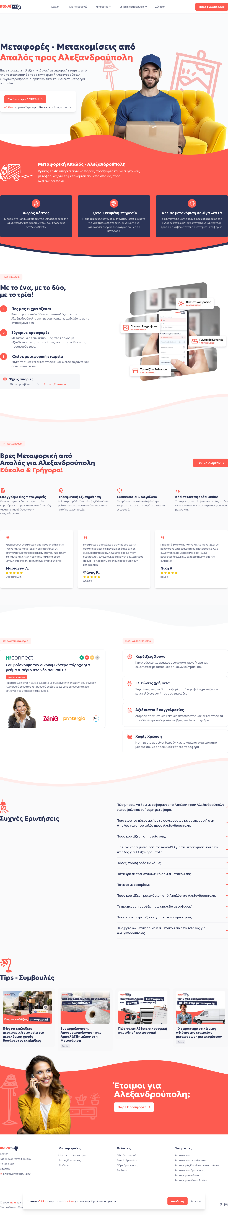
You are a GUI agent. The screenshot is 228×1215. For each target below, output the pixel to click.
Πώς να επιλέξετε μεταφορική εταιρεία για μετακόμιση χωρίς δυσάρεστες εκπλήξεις (23, 1035)
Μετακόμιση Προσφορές (190, 1170)
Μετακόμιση (182, 1155)
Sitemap (5, 1169)
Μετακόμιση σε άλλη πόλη (190, 1160)
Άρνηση (196, 1201)
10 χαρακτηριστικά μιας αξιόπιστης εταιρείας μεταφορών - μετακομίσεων (199, 1033)
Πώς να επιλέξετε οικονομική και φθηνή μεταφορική (142, 1031)
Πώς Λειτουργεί (77, 6)
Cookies (68, 1201)
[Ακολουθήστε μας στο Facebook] (220, 1205)
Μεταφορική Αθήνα (187, 1175)
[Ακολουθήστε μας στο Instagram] (226, 1205)
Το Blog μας (7, 1164)
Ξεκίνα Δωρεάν (209, 463)
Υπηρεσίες (101, 6)
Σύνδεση (160, 6)
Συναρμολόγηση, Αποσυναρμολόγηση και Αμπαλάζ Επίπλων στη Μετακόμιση (81, 1035)
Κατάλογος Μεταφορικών (15, 1159)
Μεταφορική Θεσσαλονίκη (191, 1180)
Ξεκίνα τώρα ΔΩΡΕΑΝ (23, 99)
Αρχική (55, 6)
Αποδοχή (177, 1201)
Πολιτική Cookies (8, 1207)
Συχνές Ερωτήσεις (56, 384)
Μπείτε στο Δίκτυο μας (72, 1155)
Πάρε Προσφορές (211, 7)
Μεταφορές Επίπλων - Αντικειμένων (197, 1165)
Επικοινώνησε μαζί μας (17, 1174)
